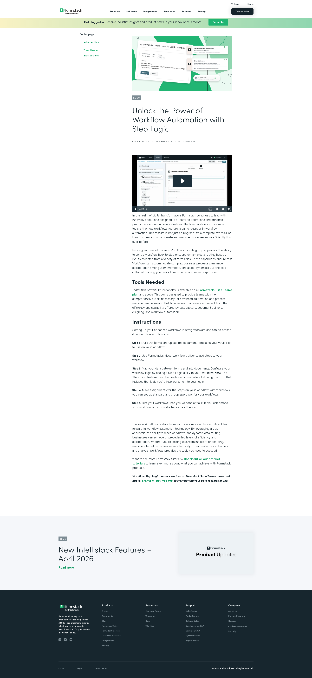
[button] (114, 11)
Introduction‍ (91, 42)
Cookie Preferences (237, 626)
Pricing (202, 11)
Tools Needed (91, 50)
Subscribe (218, 22)
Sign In (250, 3)
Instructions (91, 55)
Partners (186, 11)
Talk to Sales (242, 11)
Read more (66, 567)
